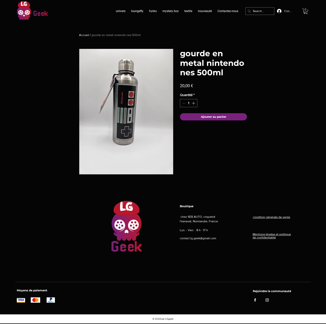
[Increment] (194, 103)
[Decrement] (183, 103)
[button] (305, 11)
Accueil (84, 35)
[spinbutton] (188, 103)
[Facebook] (255, 300)
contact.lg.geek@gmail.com (198, 238)
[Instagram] (267, 300)
